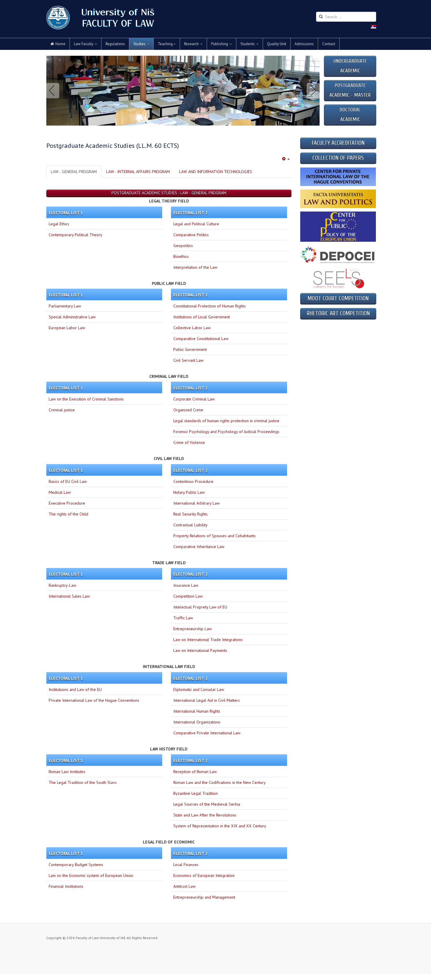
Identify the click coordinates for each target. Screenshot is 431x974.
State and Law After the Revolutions (204, 815)
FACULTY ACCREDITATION (338, 142)
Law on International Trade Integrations (208, 639)
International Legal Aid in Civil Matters (206, 700)
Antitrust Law (184, 886)
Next (312, 90)
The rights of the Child (68, 514)
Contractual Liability (190, 524)
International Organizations (196, 722)
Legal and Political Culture (196, 223)
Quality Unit (276, 43)
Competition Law (188, 596)
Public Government (190, 349)
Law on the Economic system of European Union (91, 875)
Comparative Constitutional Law (200, 338)
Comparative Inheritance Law (198, 546)
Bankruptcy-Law (62, 585)
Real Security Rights (190, 514)
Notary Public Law (189, 492)
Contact (328, 43)
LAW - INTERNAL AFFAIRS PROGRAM (138, 171)
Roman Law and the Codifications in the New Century (219, 782)
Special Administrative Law (72, 316)
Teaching (165, 43)
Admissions (304, 43)
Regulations (115, 43)
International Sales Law (69, 596)
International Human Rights (196, 711)
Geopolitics (183, 245)
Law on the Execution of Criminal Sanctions (86, 399)
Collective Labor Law (192, 327)
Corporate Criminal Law (194, 399)
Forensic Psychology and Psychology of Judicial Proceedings (226, 431)
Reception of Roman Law (195, 771)
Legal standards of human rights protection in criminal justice (226, 420)
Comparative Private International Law (206, 732)
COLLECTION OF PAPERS (338, 157)
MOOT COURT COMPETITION (338, 298)
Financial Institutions (66, 886)
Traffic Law (183, 617)
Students (248, 43)
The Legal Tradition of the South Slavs (83, 782)
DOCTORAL (350, 109)
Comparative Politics (191, 234)
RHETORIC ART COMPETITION (338, 313)
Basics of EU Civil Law (68, 481)
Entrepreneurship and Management (204, 897)
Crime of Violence (189, 442)
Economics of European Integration (204, 875)
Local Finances (185, 864)
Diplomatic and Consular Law (198, 689)
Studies (139, 43)
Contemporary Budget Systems (76, 864)
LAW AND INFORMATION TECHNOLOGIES (215, 171)
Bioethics (181, 256)
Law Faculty (84, 43)
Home (60, 43)
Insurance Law (185, 585)
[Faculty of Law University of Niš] (100, 17)
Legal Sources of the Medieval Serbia (206, 804)
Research (192, 43)
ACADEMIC (350, 119)
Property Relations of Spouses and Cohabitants (214, 535)
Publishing (220, 43)
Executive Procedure (67, 503)
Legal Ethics (59, 223)
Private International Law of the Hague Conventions (94, 700)
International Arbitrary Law (196, 503)
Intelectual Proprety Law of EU (200, 607)
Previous (54, 90)
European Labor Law (67, 327)
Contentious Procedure (193, 481)
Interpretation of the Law (195, 267)
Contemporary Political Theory (75, 234)
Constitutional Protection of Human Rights (209, 306)
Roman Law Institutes (67, 771)
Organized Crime (188, 409)
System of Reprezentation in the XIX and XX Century (219, 825)
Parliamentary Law (65, 306)
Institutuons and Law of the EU (75, 689)
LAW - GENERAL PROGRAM (74, 171)
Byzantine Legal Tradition (195, 793)
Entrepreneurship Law (192, 628)
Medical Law (60, 492)
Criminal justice (62, 409)
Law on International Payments (200, 650)
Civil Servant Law (188, 360)
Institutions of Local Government (201, 316)
